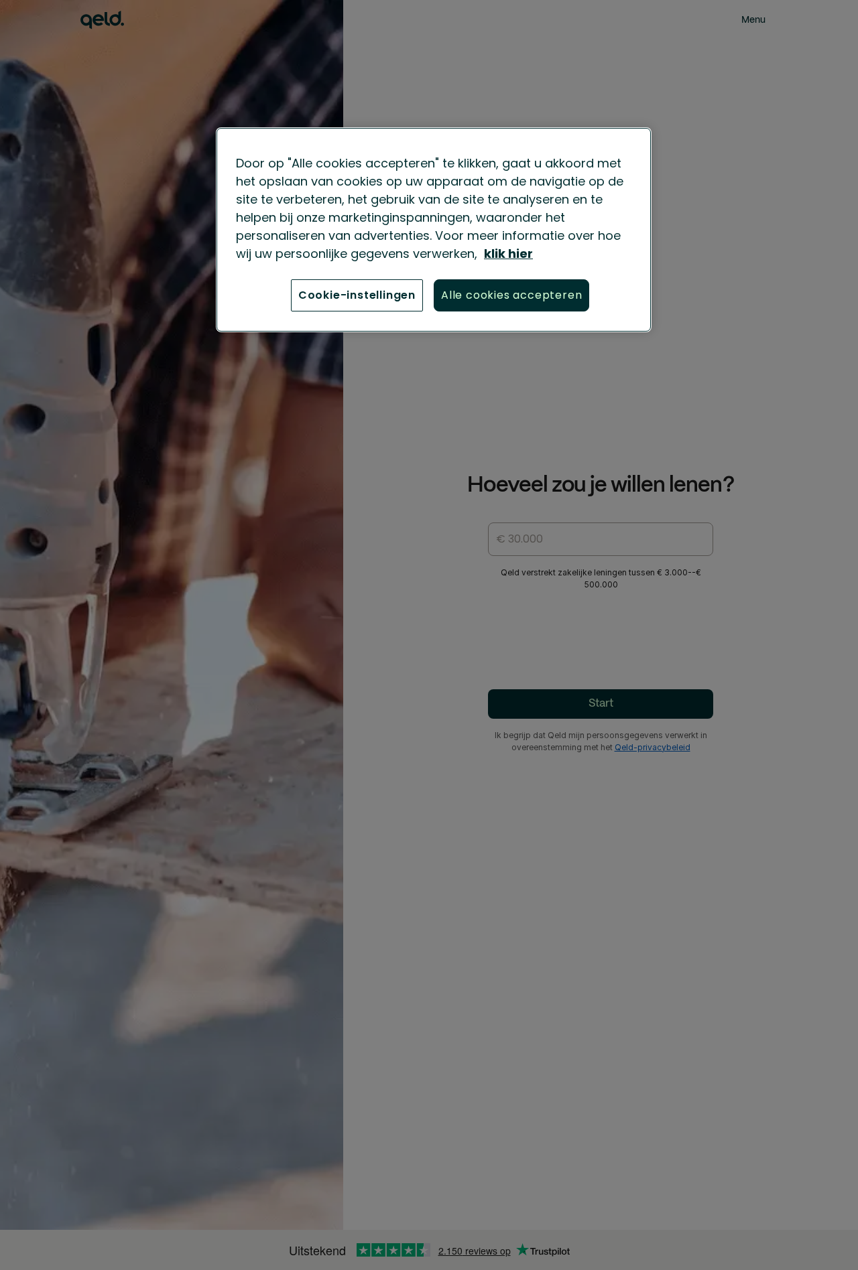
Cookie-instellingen (357, 295)
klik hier (508, 253)
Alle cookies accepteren (511, 295)
